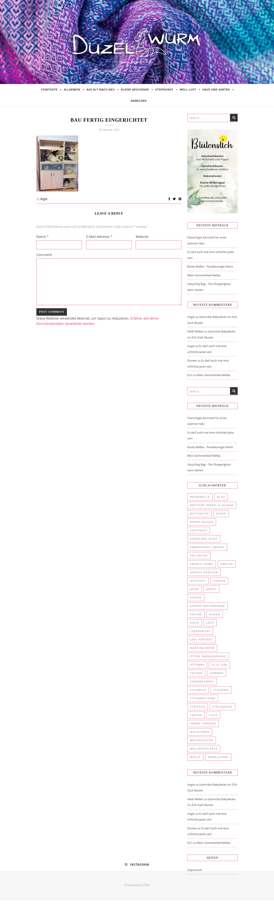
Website (142, 236)
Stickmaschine (202, 698)
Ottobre (197, 664)
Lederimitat (200, 631)
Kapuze (196, 614)
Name (42, 236)
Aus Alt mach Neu (100, 89)
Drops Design (201, 522)
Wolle (195, 757)
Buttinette (199, 513)
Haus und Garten (216, 89)
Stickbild (198, 690)
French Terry (201, 564)
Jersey (211, 589)
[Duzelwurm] (137, 42)
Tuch (213, 715)
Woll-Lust (188, 89)
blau (221, 497)
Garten (226, 564)
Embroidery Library (207, 547)
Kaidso (196, 597)
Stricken (197, 706)
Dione (221, 513)
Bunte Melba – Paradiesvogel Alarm (210, 266)
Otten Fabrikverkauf (208, 656)
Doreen (192, 360)
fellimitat (199, 555)
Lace (210, 622)
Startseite (49, 89)
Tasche (196, 715)
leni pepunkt (201, 639)
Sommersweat (202, 681)
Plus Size (219, 664)
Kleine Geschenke (135, 89)
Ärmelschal (218, 757)
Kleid (194, 622)
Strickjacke (222, 706)
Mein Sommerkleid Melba (204, 275)
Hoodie (219, 580)
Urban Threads (203, 723)
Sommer (216, 673)
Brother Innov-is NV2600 (212, 505)
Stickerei (221, 690)
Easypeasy (198, 530)
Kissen (214, 614)
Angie (43, 199)
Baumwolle (200, 497)
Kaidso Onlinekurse (207, 606)
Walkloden (200, 732)
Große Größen (204, 572)
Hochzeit (198, 580)
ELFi (190, 375)
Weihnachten (201, 740)
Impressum (194, 870)
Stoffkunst (164, 89)
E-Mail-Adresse (99, 236)
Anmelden (139, 100)
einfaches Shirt (204, 538)
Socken (196, 673)
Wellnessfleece (204, 748)
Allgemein (72, 89)
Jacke (194, 589)
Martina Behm (202, 648)
